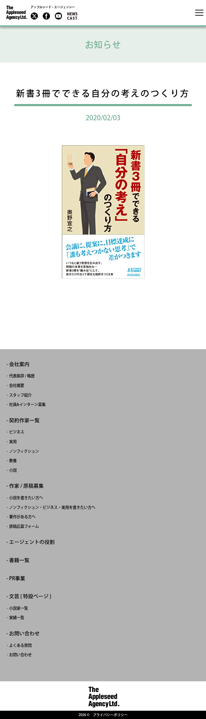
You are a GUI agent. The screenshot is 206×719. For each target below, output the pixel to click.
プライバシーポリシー (110, 715)
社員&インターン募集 (27, 404)
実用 (13, 442)
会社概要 (16, 385)
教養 (13, 461)
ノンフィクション (24, 451)
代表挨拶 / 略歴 (22, 376)
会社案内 (19, 364)
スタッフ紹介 (20, 395)
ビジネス (16, 432)
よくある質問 (20, 645)
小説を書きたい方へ (26, 498)
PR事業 (17, 578)
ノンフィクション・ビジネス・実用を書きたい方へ (52, 507)
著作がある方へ (22, 517)
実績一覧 (16, 618)
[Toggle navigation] (199, 12)
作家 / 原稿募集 (26, 486)
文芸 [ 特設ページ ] (30, 596)
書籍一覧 (19, 560)
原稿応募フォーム (24, 526)
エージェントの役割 (32, 542)
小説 (13, 470)
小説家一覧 (18, 608)
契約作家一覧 (24, 420)
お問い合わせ (24, 633)
